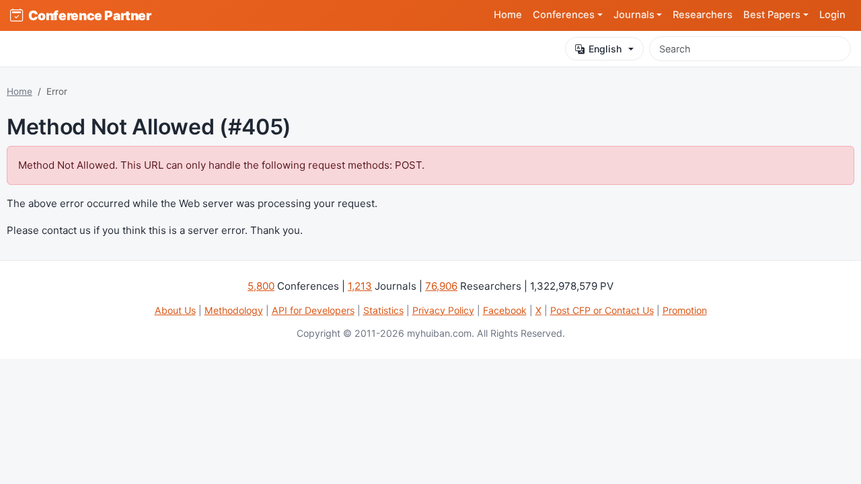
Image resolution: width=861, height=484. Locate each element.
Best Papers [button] (771, 15)
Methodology (233, 310)
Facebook (505, 310)
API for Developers (313, 310)
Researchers (703, 15)
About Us (175, 310)
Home (508, 15)
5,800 (261, 286)
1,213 (360, 286)
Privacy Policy (443, 310)
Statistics (383, 310)
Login (832, 15)
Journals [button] (633, 15)
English (605, 48)
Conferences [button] (564, 15)
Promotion (685, 310)
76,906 (441, 286)
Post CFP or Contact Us (602, 310)
